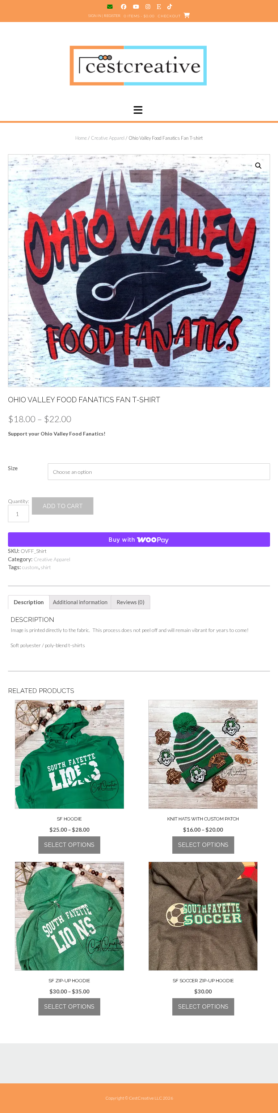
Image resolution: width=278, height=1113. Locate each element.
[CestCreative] (139, 65)
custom (30, 567)
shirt (46, 567)
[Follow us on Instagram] (148, 6)
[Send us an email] (110, 6)
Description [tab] (29, 602)
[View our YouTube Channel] (136, 6)
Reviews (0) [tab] (130, 602)
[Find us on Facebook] (123, 6)
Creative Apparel (108, 138)
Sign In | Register (104, 15)
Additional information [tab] (80, 602)
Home (81, 138)
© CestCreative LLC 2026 (149, 1098)
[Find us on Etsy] (159, 6)
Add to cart (63, 506)
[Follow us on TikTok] (169, 6)
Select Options (69, 844)
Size (13, 468)
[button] (139, 110)
